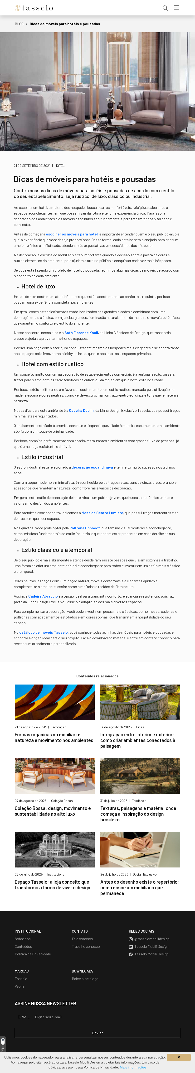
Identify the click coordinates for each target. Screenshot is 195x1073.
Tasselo (21, 978)
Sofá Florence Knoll (81, 332)
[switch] (2, 1041)
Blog (19, 23)
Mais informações (133, 1067)
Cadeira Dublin (81, 410)
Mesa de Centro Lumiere (102, 512)
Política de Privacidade (33, 954)
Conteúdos (23, 946)
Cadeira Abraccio (43, 596)
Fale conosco (82, 938)
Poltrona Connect (84, 528)
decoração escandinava (92, 467)
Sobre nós (23, 938)
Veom (19, 986)
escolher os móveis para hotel (72, 234)
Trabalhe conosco (86, 946)
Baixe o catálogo (85, 978)
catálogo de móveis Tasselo (43, 632)
